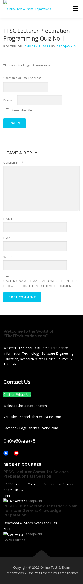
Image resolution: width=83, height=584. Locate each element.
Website (10, 257)
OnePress (34, 573)
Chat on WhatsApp (17, 394)
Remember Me (21, 110)
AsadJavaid (66, 46)
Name (9, 219)
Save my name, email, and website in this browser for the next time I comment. (40, 283)
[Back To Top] (41, 557)
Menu (75, 9)
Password (10, 100)
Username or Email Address (22, 78)
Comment (13, 162)
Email (9, 238)
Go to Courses (14, 540)
